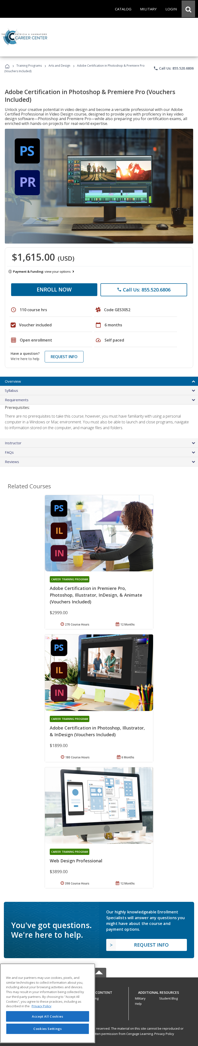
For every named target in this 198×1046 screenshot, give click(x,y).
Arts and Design (59, 66)
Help (138, 1003)
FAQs (9, 452)
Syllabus (11, 390)
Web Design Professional (76, 861)
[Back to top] (99, 991)
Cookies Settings (47, 1029)
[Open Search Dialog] (188, 8)
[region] (47, 1003)
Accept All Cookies (47, 1016)
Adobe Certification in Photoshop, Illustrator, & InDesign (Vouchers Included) (97, 731)
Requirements (16, 399)
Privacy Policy (164, 1034)
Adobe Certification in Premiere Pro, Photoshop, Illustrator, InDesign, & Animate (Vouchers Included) (96, 595)
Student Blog (168, 998)
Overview (13, 381)
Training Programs (29, 66)
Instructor (13, 442)
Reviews (12, 461)
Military (140, 998)
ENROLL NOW (54, 289)
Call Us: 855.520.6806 (173, 68)
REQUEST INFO (64, 356)
